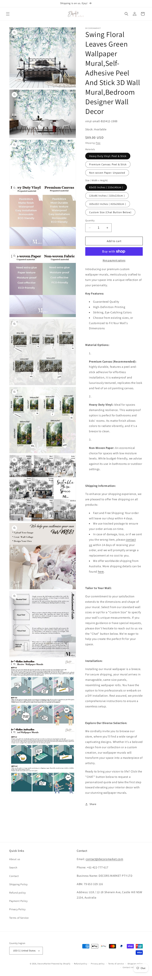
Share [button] (93, 804)
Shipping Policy (18, 884)
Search (13, 867)
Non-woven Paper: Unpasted (107, 172)
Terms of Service (19, 917)
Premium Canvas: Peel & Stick (108, 164)
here (101, 572)
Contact (14, 876)
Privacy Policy (17, 909)
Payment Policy (18, 901)
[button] (8, 14)
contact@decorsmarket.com (104, 859)
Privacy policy (98, 963)
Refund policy (17, 892)
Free (98, 142)
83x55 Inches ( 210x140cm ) (106, 187)
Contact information (133, 967)
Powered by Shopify (60, 963)
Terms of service (116, 963)
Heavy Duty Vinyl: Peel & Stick (107, 156)
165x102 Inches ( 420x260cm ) (107, 204)
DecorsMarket (44, 963)
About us (14, 859)
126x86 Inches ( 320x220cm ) (107, 195)
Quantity (90, 220)
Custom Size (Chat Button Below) (110, 212)
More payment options (114, 260)
